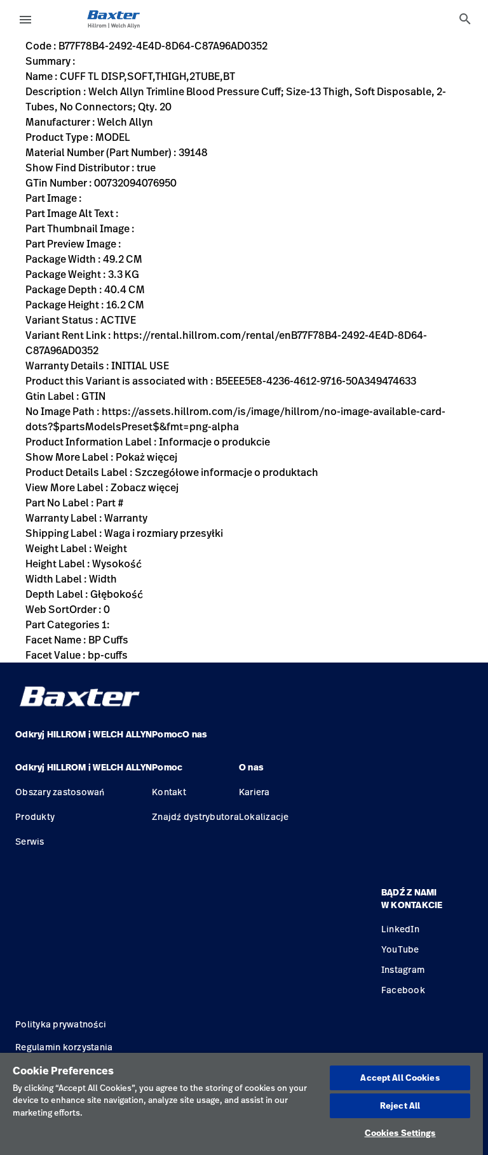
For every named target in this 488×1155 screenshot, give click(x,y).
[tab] (465, 19)
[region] (241, 1104)
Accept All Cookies (399, 1077)
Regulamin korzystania (63, 1047)
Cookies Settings (400, 1132)
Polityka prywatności (60, 1024)
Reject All (400, 1105)
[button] (83, 772)
